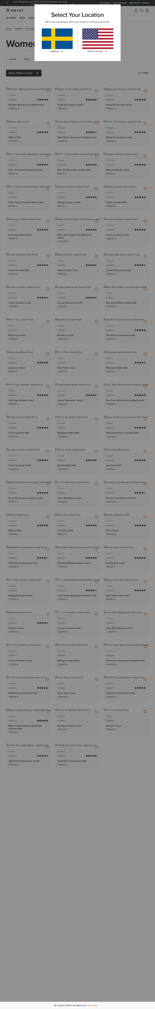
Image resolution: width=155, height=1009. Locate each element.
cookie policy (92, 1005)
